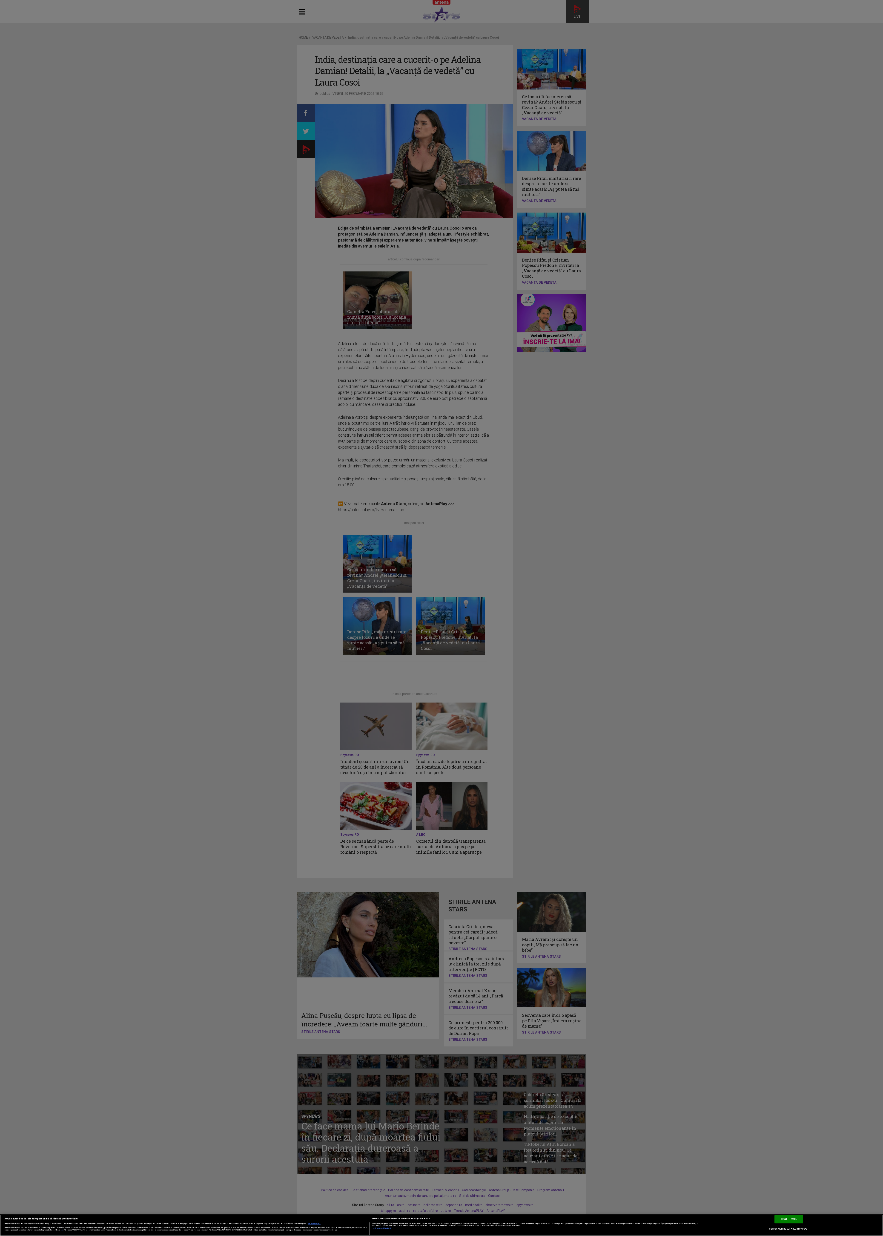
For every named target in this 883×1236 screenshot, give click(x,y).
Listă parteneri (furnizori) (382, 1228)
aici (62, 1230)
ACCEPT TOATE (789, 1219)
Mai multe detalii (314, 1223)
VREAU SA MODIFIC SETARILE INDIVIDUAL (788, 1229)
